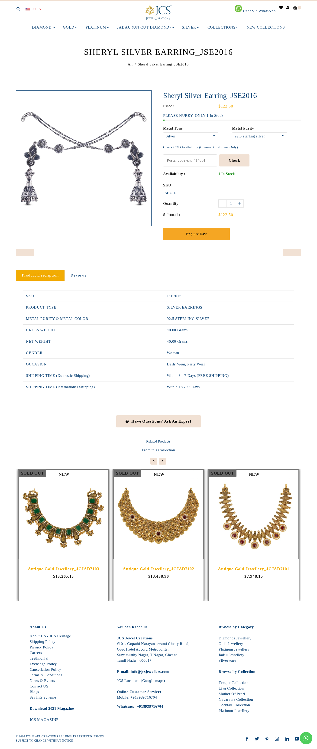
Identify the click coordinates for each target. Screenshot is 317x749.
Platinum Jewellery (234, 649)
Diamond (42, 27)
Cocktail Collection (234, 705)
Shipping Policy (43, 642)
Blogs (34, 692)
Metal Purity (243, 128)
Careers (36, 653)
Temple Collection (233, 683)
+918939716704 (143, 697)
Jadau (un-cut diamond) (144, 27)
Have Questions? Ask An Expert (161, 421)
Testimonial (39, 658)
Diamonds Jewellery (235, 638)
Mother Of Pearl (232, 694)
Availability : (174, 174)
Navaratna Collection (236, 699)
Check (234, 160)
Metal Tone (173, 128)
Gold (69, 27)
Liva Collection (231, 688)
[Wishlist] (281, 8)
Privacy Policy (41, 647)
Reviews (78, 275)
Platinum (96, 27)
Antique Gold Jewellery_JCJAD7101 (253, 569)
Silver (189, 27)
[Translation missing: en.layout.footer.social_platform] (248, 739)
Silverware (227, 660)
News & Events (42, 681)
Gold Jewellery (231, 644)
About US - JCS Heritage (50, 636)
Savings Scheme (43, 697)
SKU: (168, 185)
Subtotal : (171, 215)
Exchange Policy (43, 664)
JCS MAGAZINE (44, 720)
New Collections (266, 27)
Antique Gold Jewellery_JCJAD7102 (158, 569)
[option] (83, 158)
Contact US (39, 686)
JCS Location (128, 681)
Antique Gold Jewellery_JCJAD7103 (63, 569)
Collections (222, 27)
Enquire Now (196, 234)
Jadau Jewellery (231, 655)
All (130, 64)
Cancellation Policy (45, 669)
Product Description (40, 275)
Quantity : (172, 203)
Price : (169, 106)
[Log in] (288, 8)
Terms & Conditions (46, 675)
